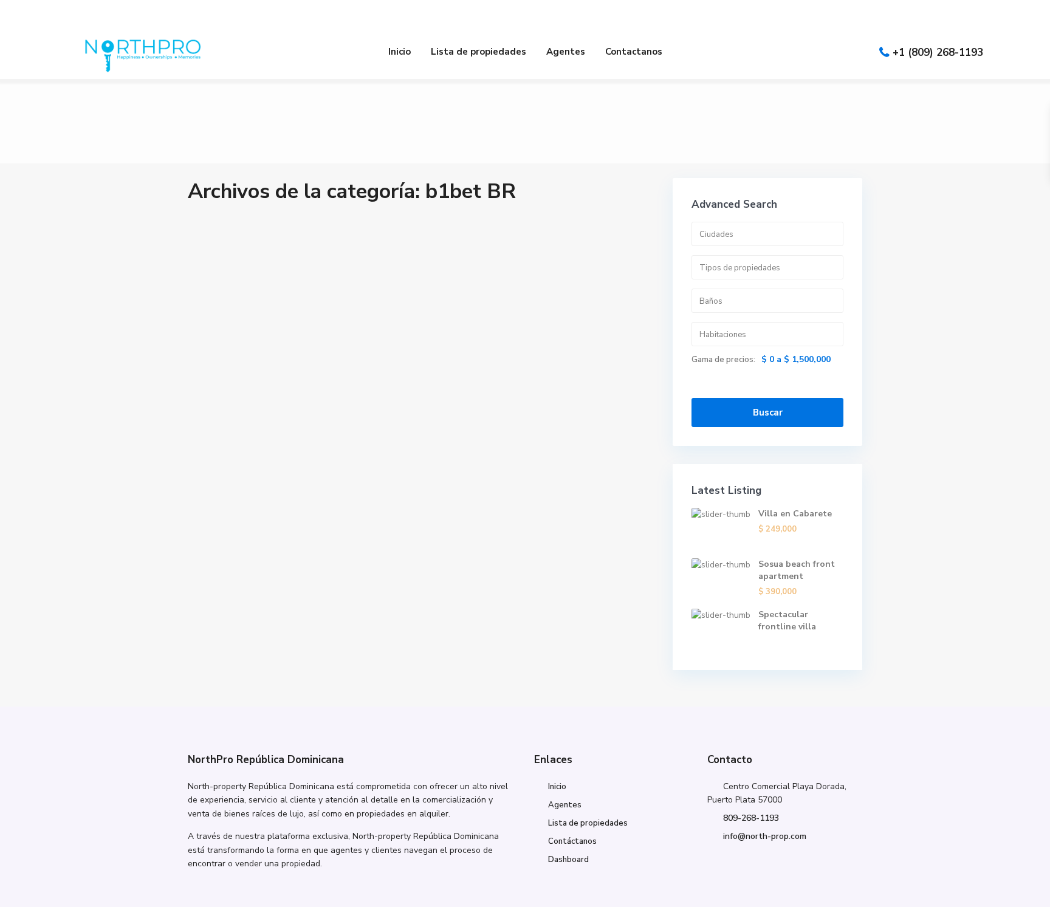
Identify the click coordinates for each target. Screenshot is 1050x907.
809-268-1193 (751, 818)
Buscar (768, 412)
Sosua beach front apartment (796, 570)
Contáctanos (572, 841)
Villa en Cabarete (795, 513)
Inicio (399, 52)
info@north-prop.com (764, 836)
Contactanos (633, 52)
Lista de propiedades (478, 52)
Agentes (565, 52)
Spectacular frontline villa (787, 620)
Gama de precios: (723, 359)
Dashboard (568, 859)
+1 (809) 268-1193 (938, 53)
